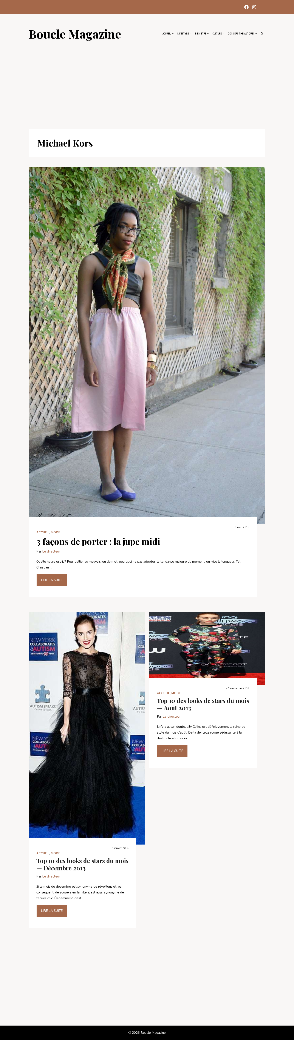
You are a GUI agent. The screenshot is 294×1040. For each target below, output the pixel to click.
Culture (217, 33)
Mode (55, 532)
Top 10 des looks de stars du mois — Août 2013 (203, 704)
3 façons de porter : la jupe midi (98, 541)
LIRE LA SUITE (52, 580)
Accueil (166, 33)
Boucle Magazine (75, 33)
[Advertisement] (147, 82)
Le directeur (51, 551)
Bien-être (200, 33)
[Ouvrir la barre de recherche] (261, 33)
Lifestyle (183, 33)
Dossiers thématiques (241, 33)
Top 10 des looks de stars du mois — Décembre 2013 (82, 864)
